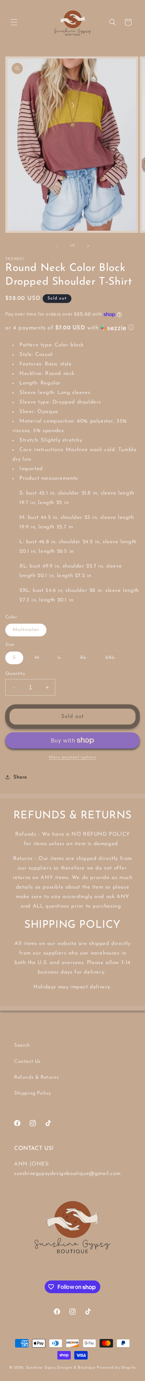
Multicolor (29, 631)
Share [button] (20, 777)
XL (87, 659)
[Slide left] (57, 246)
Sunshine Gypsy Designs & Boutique (61, 1368)
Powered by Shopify (116, 1368)
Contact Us (27, 1061)
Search (22, 1045)
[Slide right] (88, 246)
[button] (14, 22)
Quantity (15, 673)
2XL (114, 659)
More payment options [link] (72, 757)
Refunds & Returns (36, 1077)
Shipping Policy (32, 1093)
